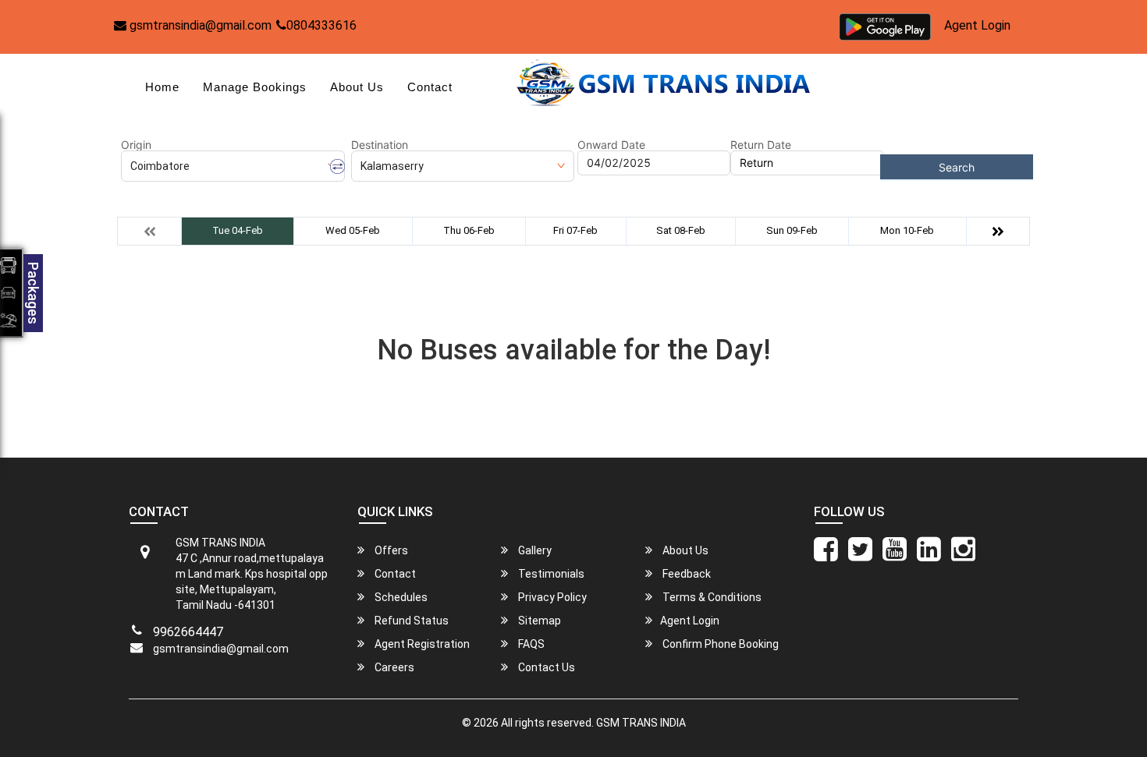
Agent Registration (421, 644)
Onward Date (611, 145)
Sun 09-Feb (792, 230)
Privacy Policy (551, 597)
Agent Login (977, 25)
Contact (430, 87)
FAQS (530, 644)
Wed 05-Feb (352, 230)
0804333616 (321, 25)
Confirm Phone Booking (719, 644)
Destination (379, 145)
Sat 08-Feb (680, 230)
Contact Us (545, 667)
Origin (136, 145)
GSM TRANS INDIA (641, 722)
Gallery (534, 550)
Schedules (400, 597)
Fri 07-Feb (575, 230)
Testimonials (550, 574)
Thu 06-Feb (469, 230)
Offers (390, 550)
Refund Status (410, 620)
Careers (393, 667)
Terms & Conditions (711, 597)
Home (162, 87)
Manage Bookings (255, 87)
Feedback (685, 574)
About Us (357, 87)
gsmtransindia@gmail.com (199, 25)
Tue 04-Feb (237, 230)
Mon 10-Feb (907, 230)
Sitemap (538, 620)
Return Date (760, 145)
